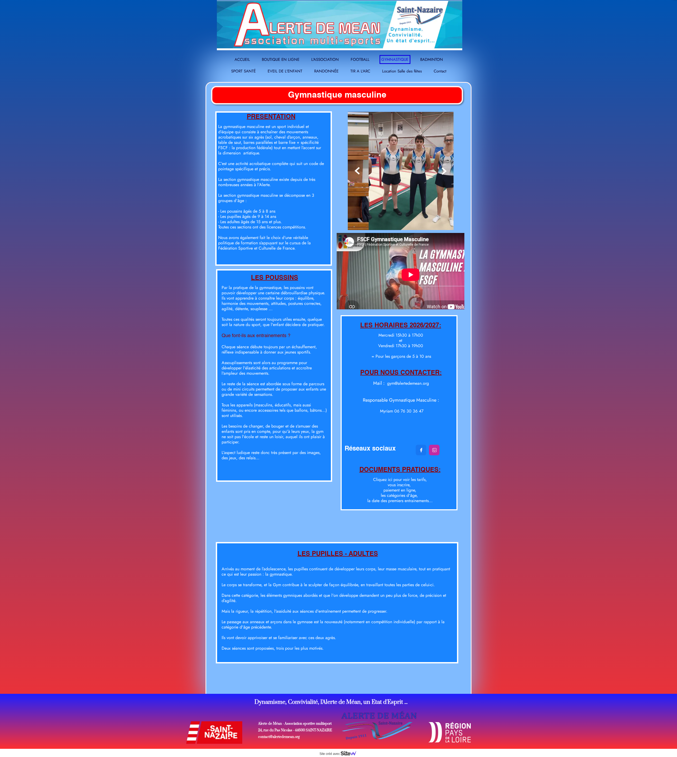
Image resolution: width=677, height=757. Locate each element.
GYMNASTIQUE (394, 59)
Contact (440, 71)
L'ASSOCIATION (325, 59)
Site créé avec (330, 754)
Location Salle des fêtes (402, 71)
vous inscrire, (400, 485)
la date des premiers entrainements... (400, 501)
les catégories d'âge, (400, 495)
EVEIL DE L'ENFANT (285, 71)
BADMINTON (431, 59)
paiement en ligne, (399, 490)
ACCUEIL (242, 59)
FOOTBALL (360, 59)
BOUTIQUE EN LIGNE (280, 59)
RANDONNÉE (326, 71)
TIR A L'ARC (360, 71)
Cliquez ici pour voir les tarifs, (400, 479)
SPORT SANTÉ (243, 71)
